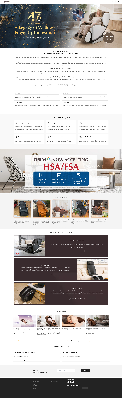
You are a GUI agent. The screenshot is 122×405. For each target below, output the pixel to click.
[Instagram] (71, 382)
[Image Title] (61, 171)
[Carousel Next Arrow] (120, 171)
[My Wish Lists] (115, 1)
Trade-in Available (94, 340)
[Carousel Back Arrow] (1, 171)
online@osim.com (55, 341)
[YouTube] (73, 382)
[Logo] (9, 2)
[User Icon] (112, 1)
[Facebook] (68, 382)
